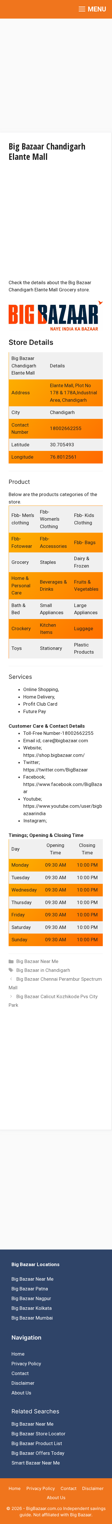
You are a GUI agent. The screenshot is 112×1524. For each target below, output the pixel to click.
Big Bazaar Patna (29, 1289)
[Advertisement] (56, 74)
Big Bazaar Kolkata (31, 1308)
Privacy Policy (26, 1363)
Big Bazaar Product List (36, 1443)
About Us (21, 1393)
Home (17, 1354)
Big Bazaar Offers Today (37, 1453)
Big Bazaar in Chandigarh (43, 970)
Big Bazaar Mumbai (32, 1318)
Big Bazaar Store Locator (38, 1434)
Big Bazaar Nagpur (31, 1298)
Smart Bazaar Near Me (35, 1463)
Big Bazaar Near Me (37, 961)
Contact (20, 1373)
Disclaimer (22, 1383)
